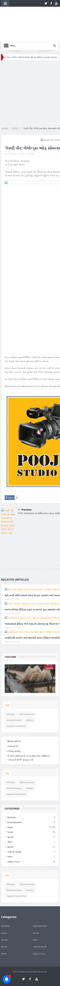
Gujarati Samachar (16, 704)
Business (11, 795)
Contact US (12, 724)
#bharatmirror (27, 692)
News (31, 132)
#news (29, 698)
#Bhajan (10, 692)
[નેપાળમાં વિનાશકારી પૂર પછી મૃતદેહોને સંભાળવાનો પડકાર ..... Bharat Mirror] (30, 657)
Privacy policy (14, 729)
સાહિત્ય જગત (13, 840)
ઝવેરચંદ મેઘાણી (14, 830)
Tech (9, 820)
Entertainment (14, 800)
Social (10, 810)
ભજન (10, 835)
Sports (10, 815)
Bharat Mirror (14, 719)
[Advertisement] (30, 72)
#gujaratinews (14, 698)
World (10, 825)
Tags (7, 683)
